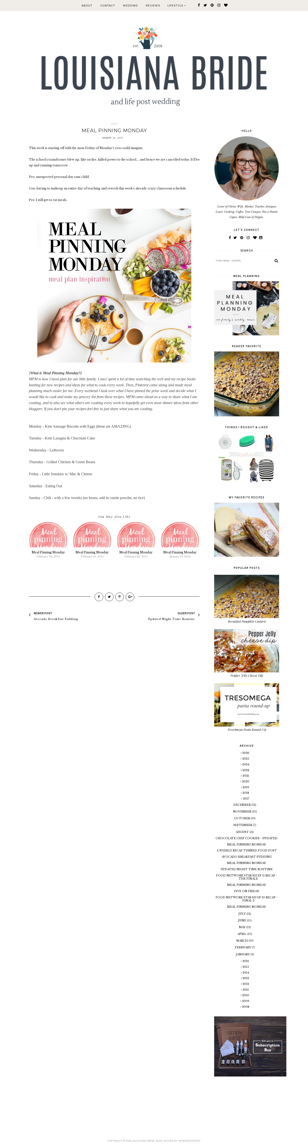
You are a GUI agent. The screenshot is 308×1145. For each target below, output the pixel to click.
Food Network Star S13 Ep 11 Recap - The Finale (246, 877)
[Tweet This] (109, 597)
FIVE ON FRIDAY (246, 891)
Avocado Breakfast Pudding (247, 856)
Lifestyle (175, 5)
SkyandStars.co (189, 1140)
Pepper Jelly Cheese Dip (247, 675)
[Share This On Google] (130, 597)
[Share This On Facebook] (99, 597)
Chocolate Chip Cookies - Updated (246, 838)
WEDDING (130, 5)
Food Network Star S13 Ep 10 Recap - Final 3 (246, 899)
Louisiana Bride (143, 1140)
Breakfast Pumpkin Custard (247, 621)
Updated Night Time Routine (247, 869)
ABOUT (87, 5)
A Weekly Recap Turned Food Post (247, 850)
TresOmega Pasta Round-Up (246, 729)
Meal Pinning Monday (246, 844)
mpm (114, 123)
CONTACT (107, 5)
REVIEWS (153, 5)
